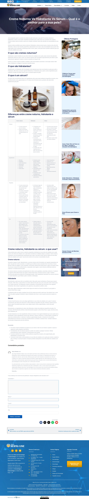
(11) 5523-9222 (42, 1)
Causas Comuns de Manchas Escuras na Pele (70, 251)
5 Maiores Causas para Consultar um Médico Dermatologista (68, 75)
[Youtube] (13, 1)
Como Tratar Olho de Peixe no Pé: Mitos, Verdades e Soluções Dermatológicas (70, 145)
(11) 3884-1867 (50, 1)
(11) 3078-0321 (59, 1)
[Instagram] (16, 450)
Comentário (11, 378)
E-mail (10, 403)
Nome (10, 397)
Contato (79, 5)
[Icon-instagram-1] (10, 1)
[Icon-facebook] (8, 1)
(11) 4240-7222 (25, 1)
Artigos (73, 5)
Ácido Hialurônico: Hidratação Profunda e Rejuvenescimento (70, 178)
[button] (40, 422)
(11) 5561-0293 (34, 1)
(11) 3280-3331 (68, 1)
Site (9, 410)
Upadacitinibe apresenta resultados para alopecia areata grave (69, 111)
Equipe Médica (48, 5)
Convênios (66, 5)
